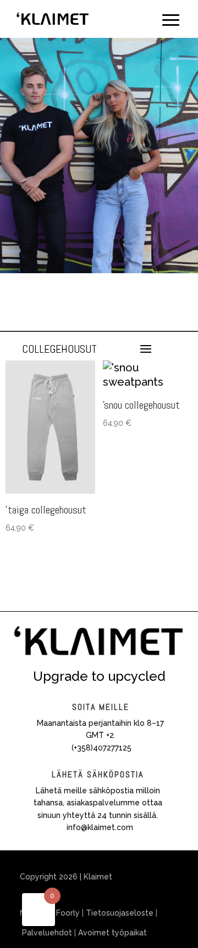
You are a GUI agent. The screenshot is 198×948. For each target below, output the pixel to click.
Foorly (68, 913)
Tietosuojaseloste (119, 913)
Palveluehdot (47, 932)
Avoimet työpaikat (112, 932)
